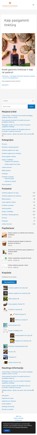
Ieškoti (31, 106)
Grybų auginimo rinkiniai (9, 156)
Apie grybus (5, 395)
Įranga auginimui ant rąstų (12, 164)
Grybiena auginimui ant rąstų (10, 150)
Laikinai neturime (7, 167)
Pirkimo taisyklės (18, 418)
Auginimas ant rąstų (7, 398)
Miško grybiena (6, 170)
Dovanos (4, 144)
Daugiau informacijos (21, 427)
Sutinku (7, 430)
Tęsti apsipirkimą (9, 282)
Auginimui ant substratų (12, 161)
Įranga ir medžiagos (7, 159)
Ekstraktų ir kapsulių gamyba (10, 147)
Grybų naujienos (6, 403)
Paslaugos (5, 173)
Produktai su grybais (8, 176)
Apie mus (18, 416)
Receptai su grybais (29, 76)
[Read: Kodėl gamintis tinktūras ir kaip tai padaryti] (18, 49)
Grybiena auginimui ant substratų (11, 153)
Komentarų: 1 (5, 76)
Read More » (5, 85)
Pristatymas (18, 420)
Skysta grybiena (6, 184)
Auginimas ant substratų (9, 401)
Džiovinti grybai (9, 178)
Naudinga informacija (17, 76)
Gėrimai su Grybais (10, 181)
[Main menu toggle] (33, 5)
